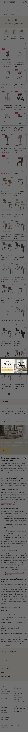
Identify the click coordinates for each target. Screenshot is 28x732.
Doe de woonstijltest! (7, 369)
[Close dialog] (26, 359)
